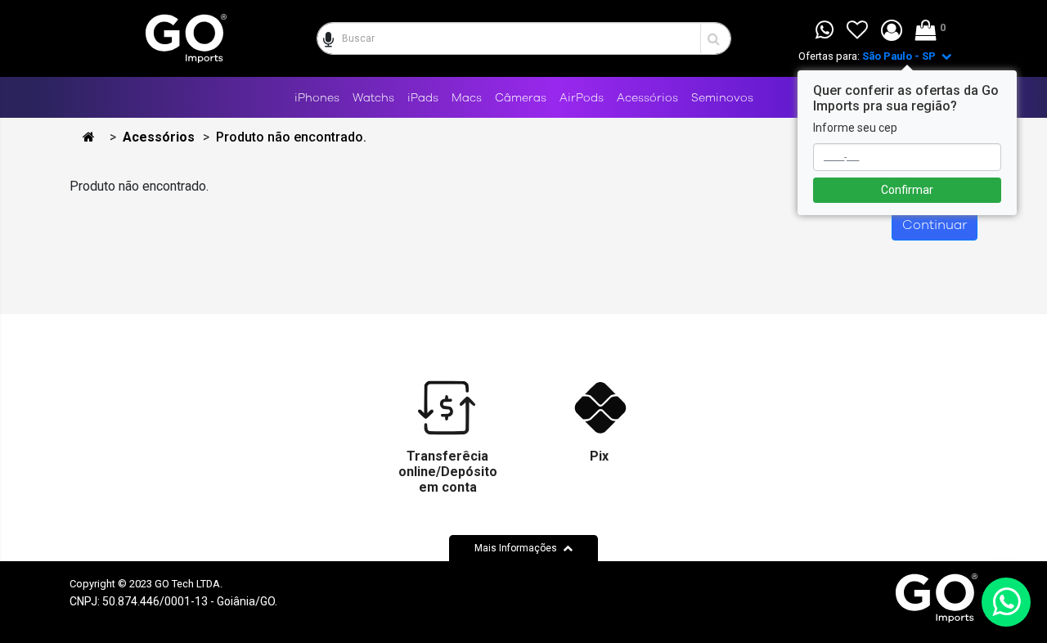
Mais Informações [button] (516, 548)
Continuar (934, 225)
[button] (891, 31)
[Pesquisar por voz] (327, 38)
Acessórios (159, 137)
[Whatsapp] (824, 31)
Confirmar (907, 189)
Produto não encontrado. (291, 137)
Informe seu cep (855, 127)
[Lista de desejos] (857, 31)
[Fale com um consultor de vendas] (1006, 602)
